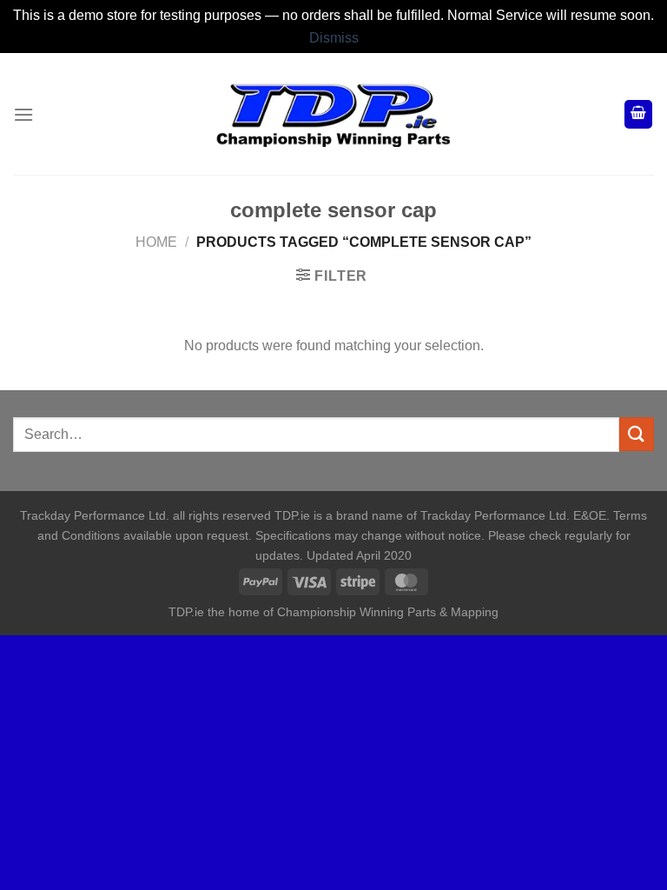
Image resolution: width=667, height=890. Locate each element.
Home (156, 242)
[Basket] (638, 114)
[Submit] (636, 434)
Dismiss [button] (334, 37)
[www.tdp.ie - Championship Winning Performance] (333, 114)
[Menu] (23, 114)
